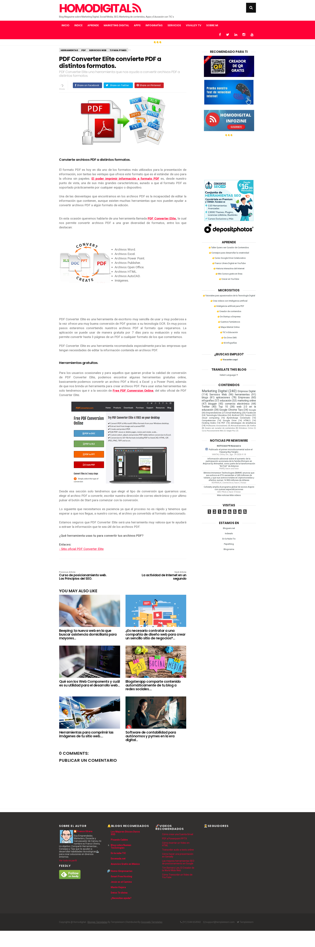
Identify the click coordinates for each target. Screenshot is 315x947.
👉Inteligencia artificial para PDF (229, 306)
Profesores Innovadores (216, 425)
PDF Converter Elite (162, 218)
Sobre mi (212, 25)
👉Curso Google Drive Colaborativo (229, 258)
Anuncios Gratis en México (125, 864)
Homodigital (95, 8)
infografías (208, 400)
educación (225, 400)
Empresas (244, 397)
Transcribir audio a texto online (178, 849)
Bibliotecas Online (246, 428)
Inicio (65, 25)
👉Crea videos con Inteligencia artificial (228, 301)
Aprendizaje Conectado (238, 418)
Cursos (248, 415)
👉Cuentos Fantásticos (229, 322)
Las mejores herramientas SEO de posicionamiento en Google (178, 862)
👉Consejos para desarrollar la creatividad (229, 253)
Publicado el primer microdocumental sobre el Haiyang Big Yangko (230, 450)
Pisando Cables (119, 839)
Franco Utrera (84, 831)
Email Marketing (233, 412)
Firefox (253, 425)
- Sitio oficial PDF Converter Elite (81, 549)
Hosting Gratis (209, 423)
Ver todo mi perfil (68, 860)
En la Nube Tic (229, 538)
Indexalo (229, 533)
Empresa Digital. (247, 391)
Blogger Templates (97, 922)
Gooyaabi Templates (151, 922)
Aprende (93, 25)
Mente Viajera (118, 887)
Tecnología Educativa (216, 415)
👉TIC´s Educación (229, 332)
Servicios (174, 25)
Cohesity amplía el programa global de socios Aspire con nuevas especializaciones (229, 488)
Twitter (206, 406)
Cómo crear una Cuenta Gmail (177, 834)
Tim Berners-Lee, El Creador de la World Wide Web (178, 869)
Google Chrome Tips (231, 409)
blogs (205, 397)
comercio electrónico (237, 403)
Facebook (251, 412)
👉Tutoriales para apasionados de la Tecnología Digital (229, 295)
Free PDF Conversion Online (133, 390)
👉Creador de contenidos (229, 311)
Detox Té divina (119, 892)
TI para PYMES (118, 50)
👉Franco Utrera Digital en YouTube (229, 263)
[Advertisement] (229, 157)
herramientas (69, 50)
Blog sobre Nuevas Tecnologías (121, 846)
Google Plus (231, 431)
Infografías (154, 25)
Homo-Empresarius (121, 871)
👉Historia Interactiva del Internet (228, 268)
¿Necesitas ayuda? (121, 898)
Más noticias (223, 495)
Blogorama (229, 549)
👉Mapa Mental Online (229, 327)
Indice (78, 25)
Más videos (235, 495)
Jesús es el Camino (121, 882)
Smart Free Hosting (121, 876)
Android (236, 415)
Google (252, 410)
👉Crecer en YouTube (229, 279)
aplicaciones (223, 397)
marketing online (247, 400)
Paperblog (229, 544)
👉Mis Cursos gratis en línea (228, 274)
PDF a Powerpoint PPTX (174, 838)
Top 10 (223, 406)
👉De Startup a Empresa (229, 316)
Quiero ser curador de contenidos (220, 428)
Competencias (209, 420)
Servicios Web (97, 50)
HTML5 (247, 420)
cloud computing (210, 418)
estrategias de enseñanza (243, 423)
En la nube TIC (118, 853)
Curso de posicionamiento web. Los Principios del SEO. (83, 576)
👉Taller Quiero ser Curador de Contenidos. (229, 247)
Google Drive (229, 420)
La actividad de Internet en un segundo (164, 576)
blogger (212, 403)
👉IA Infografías (229, 343)
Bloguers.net (229, 528)
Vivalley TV (193, 25)
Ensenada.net (118, 858)
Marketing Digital (116, 25)
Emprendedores (213, 412)
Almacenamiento (238, 425)
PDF (83, 50)
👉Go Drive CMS (229, 337)
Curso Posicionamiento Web (212, 431)
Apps (137, 25)
